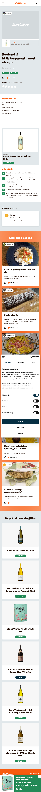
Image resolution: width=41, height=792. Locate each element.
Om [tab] (33, 362)
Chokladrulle (11, 315)
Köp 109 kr (20, 556)
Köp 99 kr (20, 677)
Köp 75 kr (8, 163)
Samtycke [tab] (7, 362)
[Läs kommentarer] (3, 78)
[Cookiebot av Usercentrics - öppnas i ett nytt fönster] (30, 357)
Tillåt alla (20, 421)
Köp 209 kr (20, 637)
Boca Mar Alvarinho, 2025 (20, 550)
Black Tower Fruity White (20, 44)
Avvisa (20, 433)
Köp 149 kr (20, 761)
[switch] (36, 400)
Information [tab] (20, 362)
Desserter (5, 73)
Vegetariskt (14, 73)
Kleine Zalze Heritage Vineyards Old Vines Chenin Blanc (20, 753)
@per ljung (13, 215)
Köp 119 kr (20, 596)
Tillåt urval (20, 427)
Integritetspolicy (34, 773)
